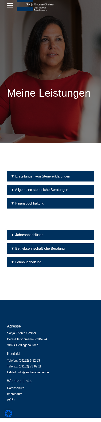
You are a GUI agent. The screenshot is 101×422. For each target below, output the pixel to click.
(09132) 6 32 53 (29, 360)
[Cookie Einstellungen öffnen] (8, 416)
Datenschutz (15, 388)
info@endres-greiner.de (33, 372)
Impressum (14, 394)
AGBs (11, 400)
